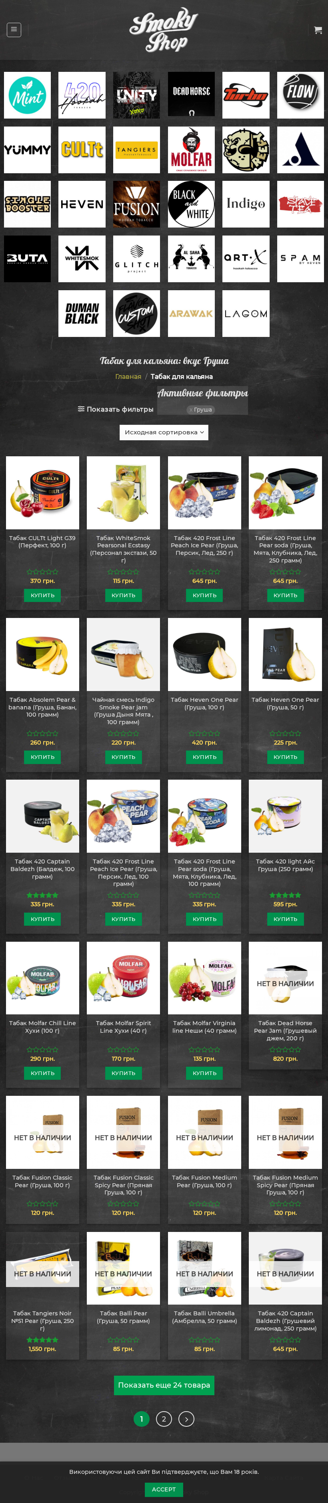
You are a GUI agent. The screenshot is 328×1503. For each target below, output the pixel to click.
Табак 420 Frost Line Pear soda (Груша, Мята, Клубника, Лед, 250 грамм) (285, 549)
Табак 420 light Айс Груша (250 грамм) (285, 865)
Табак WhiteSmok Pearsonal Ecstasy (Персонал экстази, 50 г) (123, 549)
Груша (203, 409)
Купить (42, 595)
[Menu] (14, 30)
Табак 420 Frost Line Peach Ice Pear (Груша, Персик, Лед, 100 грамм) (123, 872)
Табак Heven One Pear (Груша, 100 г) (204, 703)
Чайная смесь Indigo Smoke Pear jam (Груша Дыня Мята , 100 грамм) (123, 711)
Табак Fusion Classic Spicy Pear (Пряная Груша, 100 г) (124, 1185)
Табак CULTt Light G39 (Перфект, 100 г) (42, 542)
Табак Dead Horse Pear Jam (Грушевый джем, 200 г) (285, 1031)
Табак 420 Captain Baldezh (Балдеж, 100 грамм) (42, 869)
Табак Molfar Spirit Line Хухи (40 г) (123, 1027)
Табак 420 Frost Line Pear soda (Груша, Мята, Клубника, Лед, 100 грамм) (204, 872)
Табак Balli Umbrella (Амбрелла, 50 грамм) (204, 1317)
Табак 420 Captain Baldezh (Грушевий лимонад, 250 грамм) (285, 1321)
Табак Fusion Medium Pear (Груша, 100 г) (204, 1181)
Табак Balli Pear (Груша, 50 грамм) (123, 1317)
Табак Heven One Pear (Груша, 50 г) (285, 703)
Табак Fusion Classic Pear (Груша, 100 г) (42, 1181)
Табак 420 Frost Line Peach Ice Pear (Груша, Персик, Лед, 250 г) (204, 545)
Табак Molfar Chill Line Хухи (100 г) (42, 1027)
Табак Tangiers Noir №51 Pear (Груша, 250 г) (42, 1321)
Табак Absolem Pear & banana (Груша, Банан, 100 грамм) (42, 707)
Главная (128, 376)
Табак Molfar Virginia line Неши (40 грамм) (204, 1027)
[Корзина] (318, 30)
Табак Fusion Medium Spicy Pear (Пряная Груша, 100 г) (285, 1185)
